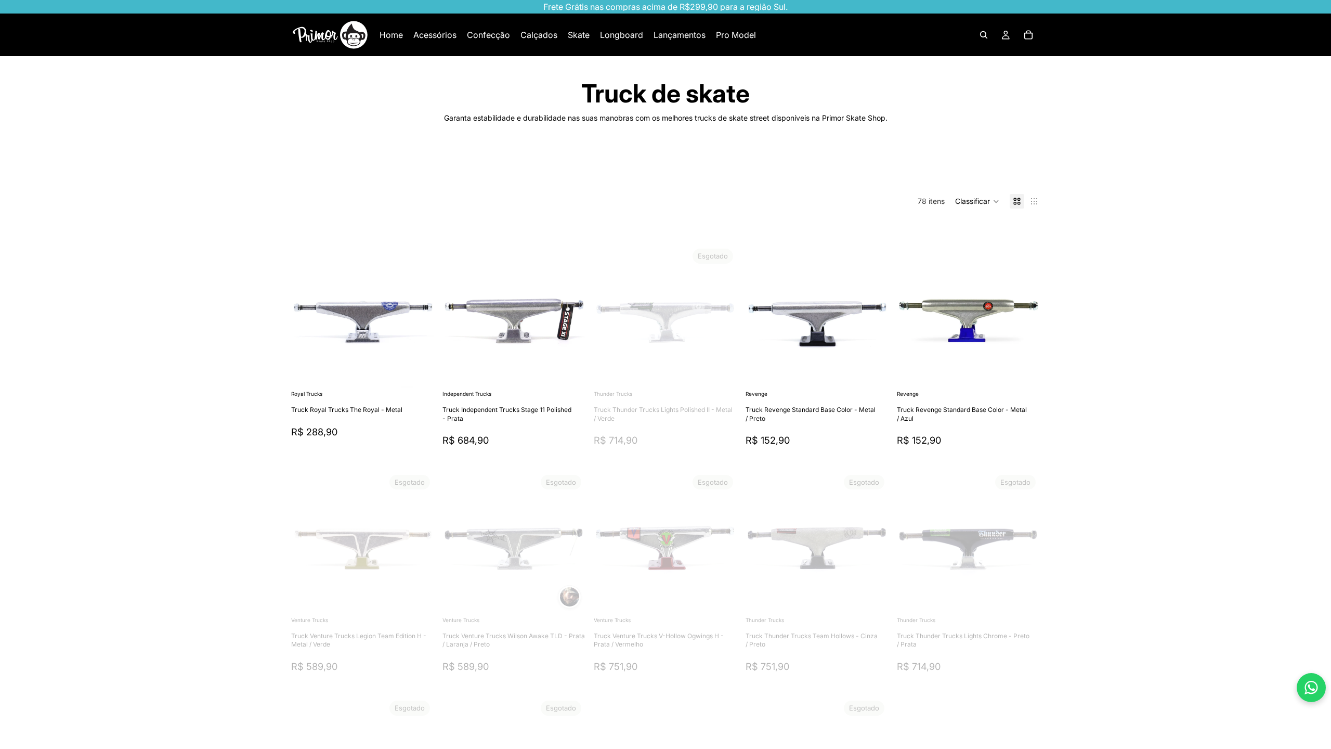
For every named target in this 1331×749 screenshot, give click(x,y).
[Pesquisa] (983, 34)
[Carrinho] (1028, 34)
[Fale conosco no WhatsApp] (1311, 687)
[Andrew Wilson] (569, 597)
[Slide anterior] (458, 316)
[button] (977, 201)
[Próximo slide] (1006, 167)
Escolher (426, 371)
